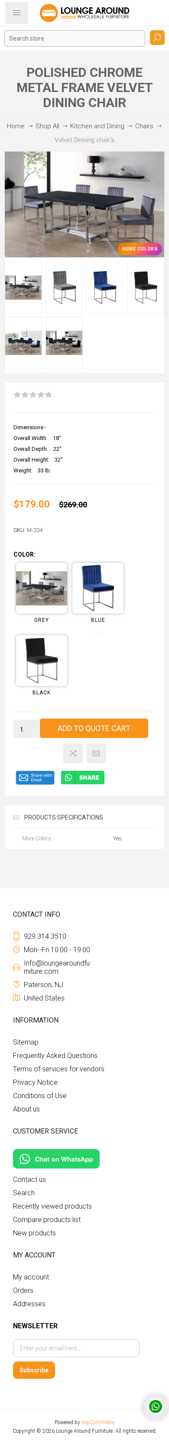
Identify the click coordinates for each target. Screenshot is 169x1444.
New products (34, 1233)
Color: (24, 554)
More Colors (140, 249)
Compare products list (47, 1220)
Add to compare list (73, 753)
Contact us (29, 1179)
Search (157, 37)
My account (31, 1277)
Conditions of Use (40, 1096)
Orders (23, 1290)
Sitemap (26, 1042)
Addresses (29, 1304)
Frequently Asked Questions (55, 1055)
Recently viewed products (52, 1206)
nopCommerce (97, 1422)
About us (26, 1109)
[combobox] (74, 38)
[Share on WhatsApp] (82, 783)
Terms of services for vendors (58, 1069)
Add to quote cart (94, 728)
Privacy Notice (35, 1082)
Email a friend (96, 753)
